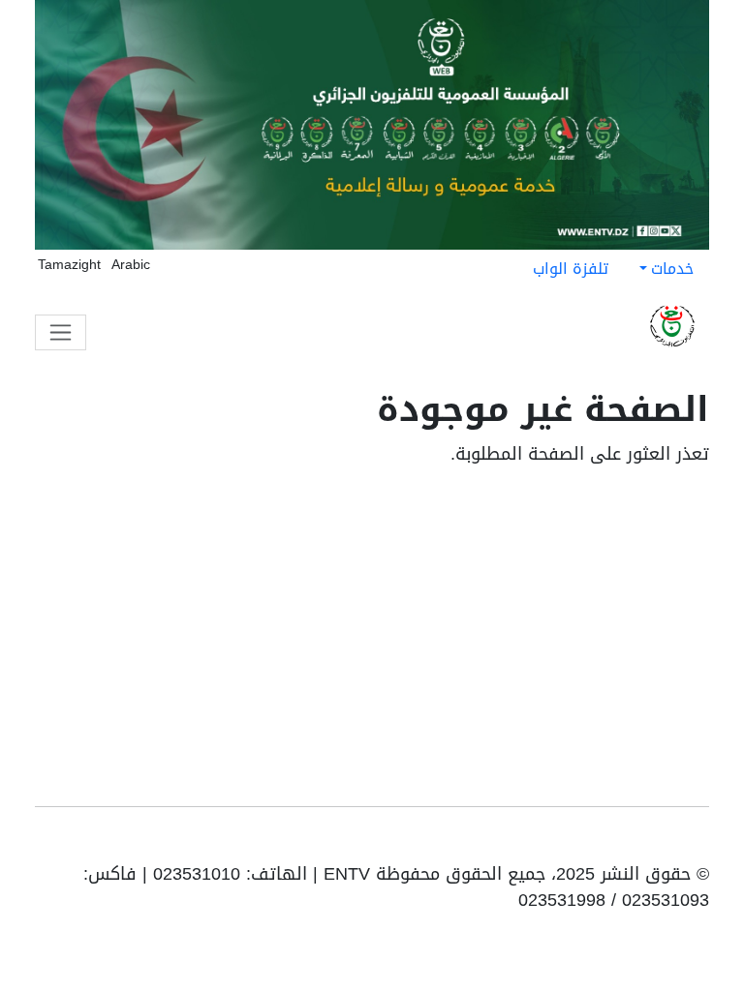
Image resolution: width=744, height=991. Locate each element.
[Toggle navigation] (60, 332)
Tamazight (69, 265)
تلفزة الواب (570, 269)
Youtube (695, 842)
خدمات (672, 269)
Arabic (130, 265)
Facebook (668, 842)
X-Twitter (608, 842)
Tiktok (639, 842)
